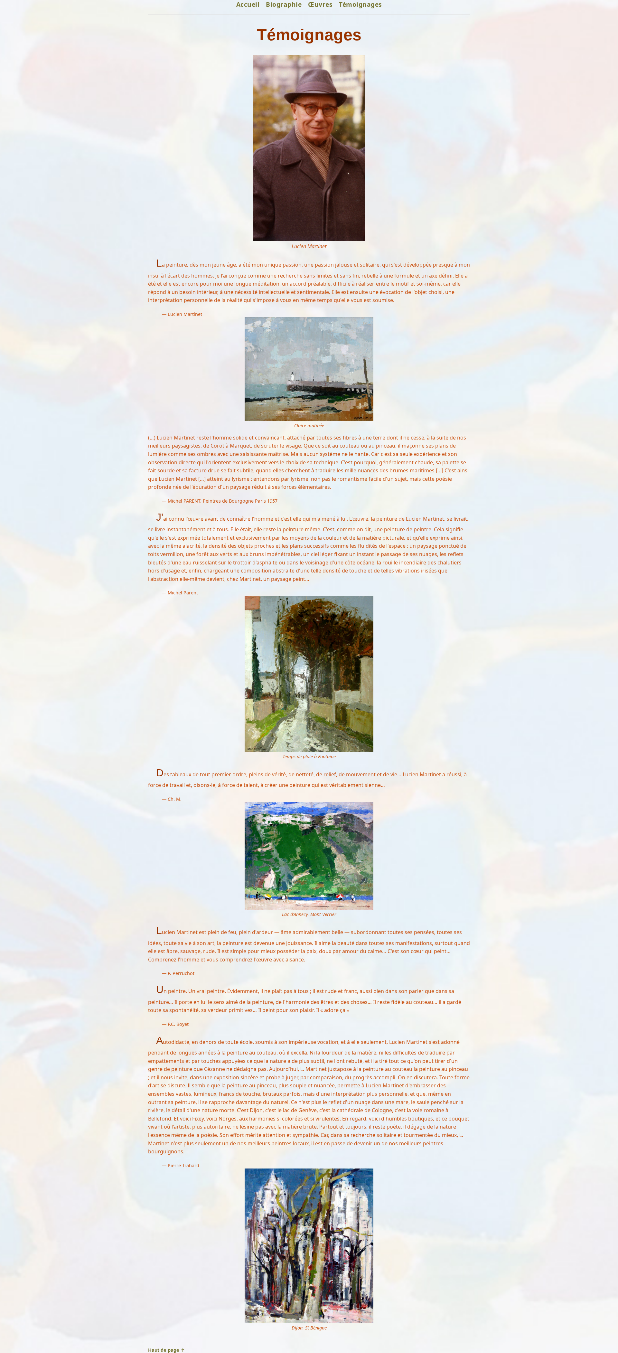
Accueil (248, 4)
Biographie (284, 4)
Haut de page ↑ (166, 1350)
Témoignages (360, 4)
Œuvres (320, 4)
